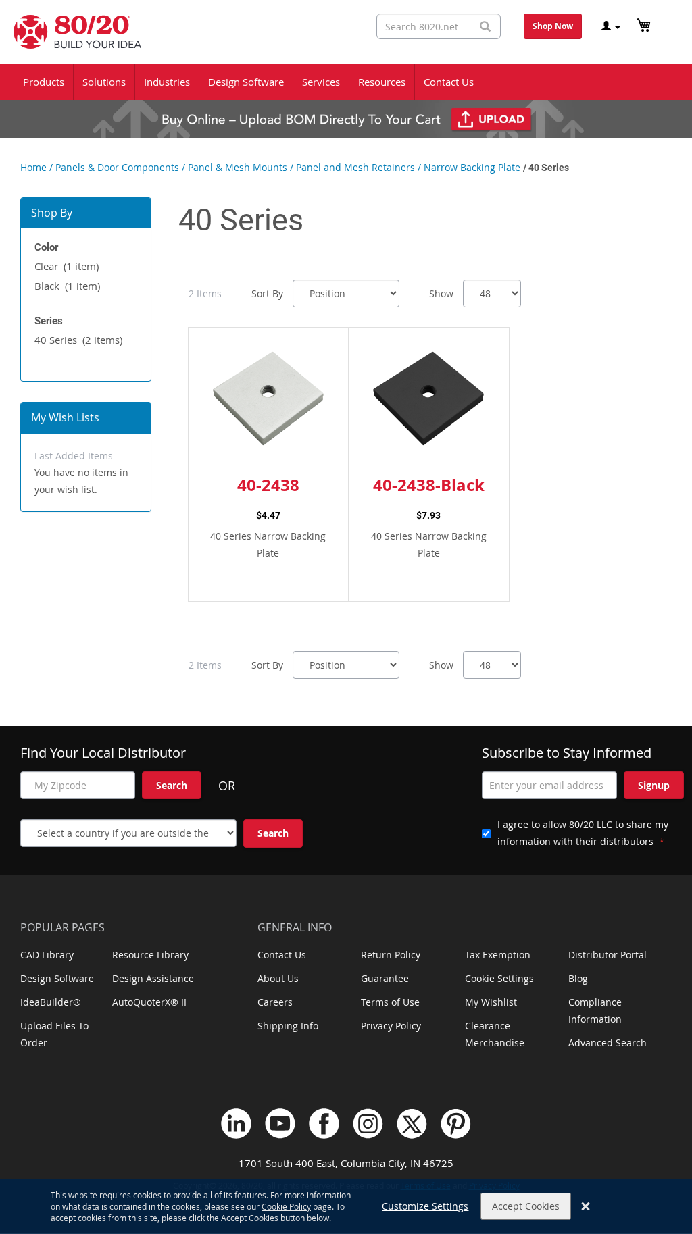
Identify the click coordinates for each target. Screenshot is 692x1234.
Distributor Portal (607, 954)
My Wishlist (491, 1002)
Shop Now (553, 26)
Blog (578, 978)
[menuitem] (43, 82)
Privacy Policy (391, 1025)
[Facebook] (324, 1123)
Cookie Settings (499, 978)
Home (33, 167)
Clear (66, 266)
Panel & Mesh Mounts (237, 167)
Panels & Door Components (117, 167)
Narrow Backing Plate (472, 167)
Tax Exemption (497, 954)
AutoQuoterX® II (149, 1002)
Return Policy (390, 954)
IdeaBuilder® (50, 1002)
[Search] (485, 27)
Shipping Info (287, 1025)
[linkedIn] (236, 1123)
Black (67, 285)
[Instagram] (368, 1123)
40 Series (78, 339)
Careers (275, 1002)
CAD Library (47, 954)
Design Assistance (153, 978)
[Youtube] (280, 1123)
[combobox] (438, 26)
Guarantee (385, 978)
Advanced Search (607, 1042)
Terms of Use (390, 1002)
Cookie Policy (286, 1206)
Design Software (57, 978)
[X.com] (412, 1123)
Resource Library (150, 954)
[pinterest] (456, 1123)
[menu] (346, 82)
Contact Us (281, 954)
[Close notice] (585, 1206)
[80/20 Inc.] (70, 31)
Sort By (267, 293)
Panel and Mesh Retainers (355, 167)
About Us (278, 978)
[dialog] (346, 1206)
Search (171, 785)
